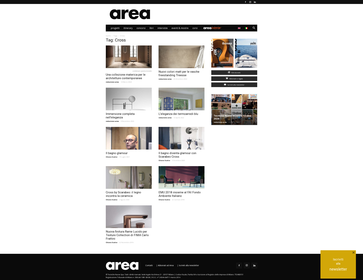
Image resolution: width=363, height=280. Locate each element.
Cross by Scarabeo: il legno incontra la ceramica (123, 194)
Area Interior (212, 28)
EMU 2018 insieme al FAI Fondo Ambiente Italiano (180, 194)
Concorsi (141, 28)
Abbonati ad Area (166, 265)
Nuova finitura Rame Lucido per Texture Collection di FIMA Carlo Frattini (127, 235)
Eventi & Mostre (180, 28)
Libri (151, 28)
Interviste (163, 28)
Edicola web (235, 73)
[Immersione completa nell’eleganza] (129, 99)
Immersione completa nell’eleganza (120, 115)
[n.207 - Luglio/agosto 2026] (222, 54)
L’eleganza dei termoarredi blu (178, 114)
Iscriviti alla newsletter (235, 85)
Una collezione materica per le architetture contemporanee (125, 76)
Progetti (115, 28)
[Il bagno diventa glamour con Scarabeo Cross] (181, 138)
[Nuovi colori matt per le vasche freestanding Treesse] (181, 56)
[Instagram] (250, 2)
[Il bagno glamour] (129, 138)
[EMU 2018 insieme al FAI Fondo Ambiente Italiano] (181, 177)
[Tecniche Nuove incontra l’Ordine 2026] (234, 109)
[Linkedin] (255, 2)
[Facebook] (245, 2)
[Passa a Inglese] (239, 28)
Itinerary (128, 28)
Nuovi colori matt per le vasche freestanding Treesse (179, 73)
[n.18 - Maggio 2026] (246, 54)
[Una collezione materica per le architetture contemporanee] (129, 56)
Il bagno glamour (117, 153)
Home (108, 36)
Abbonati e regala (236, 79)
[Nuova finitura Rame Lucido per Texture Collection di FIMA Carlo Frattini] (129, 216)
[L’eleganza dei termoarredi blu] (181, 99)
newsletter (338, 269)
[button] (253, 28)
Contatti (149, 265)
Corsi (195, 28)
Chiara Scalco (111, 157)
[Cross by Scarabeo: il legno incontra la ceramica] (129, 177)
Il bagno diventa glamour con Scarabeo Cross (177, 154)
